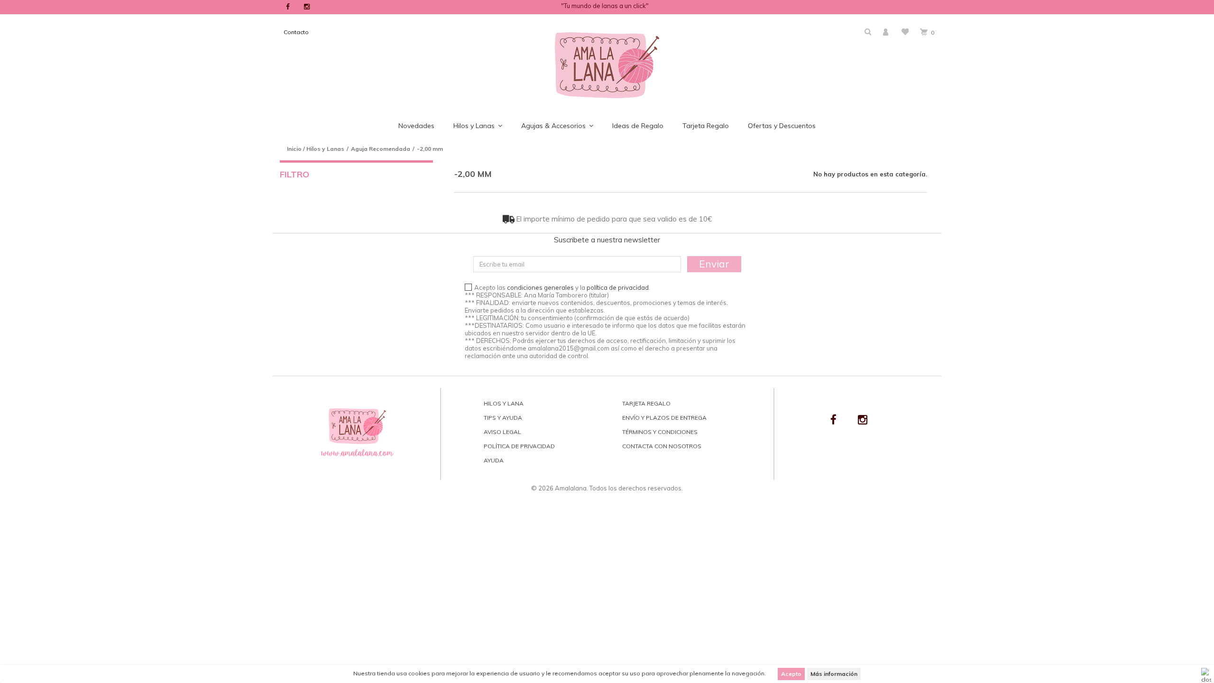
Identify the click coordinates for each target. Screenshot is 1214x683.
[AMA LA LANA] (607, 64)
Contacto (296, 32)
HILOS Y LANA (504, 403)
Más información (833, 673)
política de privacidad (618, 287)
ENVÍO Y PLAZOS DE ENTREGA (664, 417)
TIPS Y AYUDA (503, 417)
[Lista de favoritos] (905, 31)
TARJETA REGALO (646, 403)
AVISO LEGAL (502, 431)
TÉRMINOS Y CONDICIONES (660, 431)
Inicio (294, 148)
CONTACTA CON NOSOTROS (661, 446)
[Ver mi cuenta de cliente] (886, 32)
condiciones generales (540, 287)
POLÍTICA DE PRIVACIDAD (519, 446)
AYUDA (494, 460)
